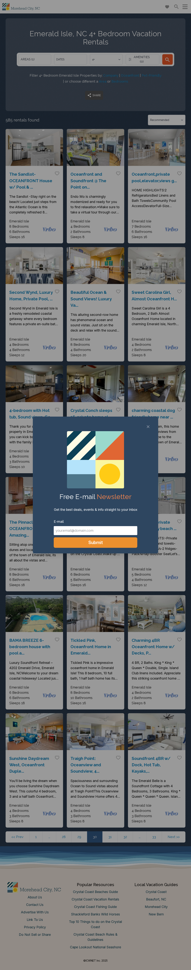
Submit (95, 542)
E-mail (59, 522)
